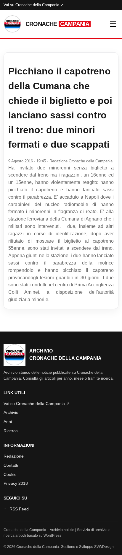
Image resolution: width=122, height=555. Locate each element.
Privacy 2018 (16, 483)
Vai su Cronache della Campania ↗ (34, 5)
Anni (8, 421)
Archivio (11, 412)
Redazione (14, 456)
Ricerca (11, 430)
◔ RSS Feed (16, 509)
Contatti (11, 465)
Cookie (10, 474)
